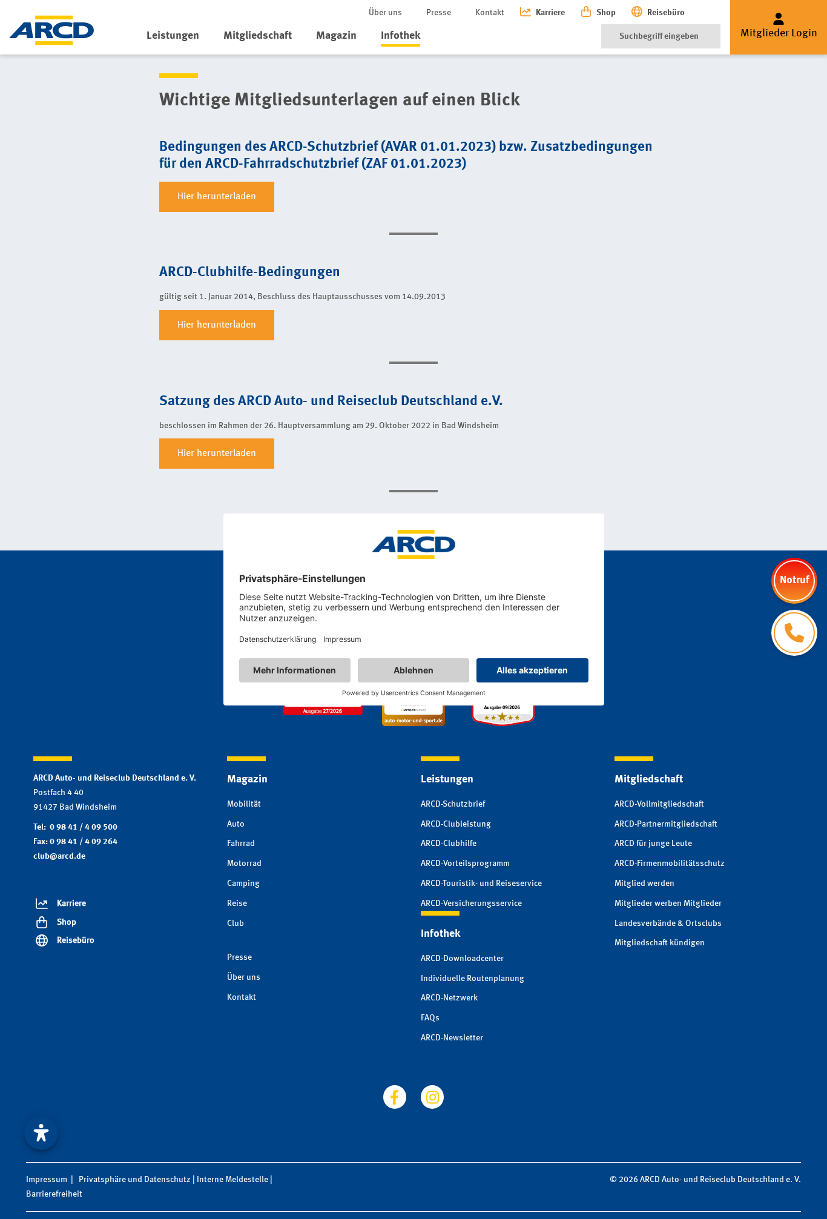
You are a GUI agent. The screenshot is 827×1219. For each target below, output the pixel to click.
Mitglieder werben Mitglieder (668, 903)
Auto (236, 824)
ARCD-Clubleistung (456, 824)
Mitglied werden (644, 883)
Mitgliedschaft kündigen (659, 943)
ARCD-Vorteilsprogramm (465, 863)
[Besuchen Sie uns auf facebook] (394, 1096)
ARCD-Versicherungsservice (471, 903)
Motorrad (244, 863)
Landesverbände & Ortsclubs (668, 923)
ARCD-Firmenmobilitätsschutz (669, 863)
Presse (438, 12)
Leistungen (173, 35)
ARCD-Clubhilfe (448, 843)
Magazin (336, 35)
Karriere (550, 12)
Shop (606, 12)
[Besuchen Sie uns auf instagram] (432, 1096)
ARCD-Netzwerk (449, 998)
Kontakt (489, 12)
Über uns (385, 12)
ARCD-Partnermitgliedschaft (665, 824)
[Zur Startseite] (51, 30)
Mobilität (244, 804)
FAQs (430, 1018)
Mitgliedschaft (257, 35)
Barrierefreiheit (54, 1194)
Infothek (400, 35)
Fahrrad (241, 843)
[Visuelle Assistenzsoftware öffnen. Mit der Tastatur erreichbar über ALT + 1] (41, 1133)
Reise (237, 903)
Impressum (46, 1179)
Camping (243, 883)
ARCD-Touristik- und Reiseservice (481, 883)
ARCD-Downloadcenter (462, 958)
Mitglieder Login (778, 33)
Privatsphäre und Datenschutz (135, 1179)
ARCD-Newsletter (452, 1038)
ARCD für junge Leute (653, 843)
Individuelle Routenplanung (472, 978)
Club (235, 923)
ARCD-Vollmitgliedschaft (659, 804)
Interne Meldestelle (232, 1179)
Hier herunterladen (216, 197)
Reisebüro (666, 12)
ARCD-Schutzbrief (453, 804)
